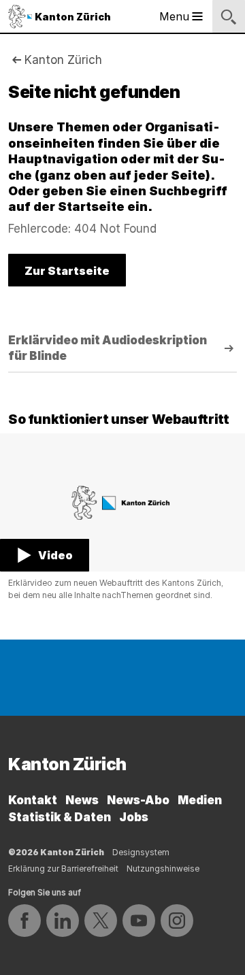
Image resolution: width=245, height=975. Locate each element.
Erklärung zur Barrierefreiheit (63, 868)
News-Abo (138, 800)
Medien (200, 800)
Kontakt (32, 800)
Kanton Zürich (63, 60)
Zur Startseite (67, 271)
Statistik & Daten (59, 817)
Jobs (133, 817)
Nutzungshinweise (163, 868)
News (82, 800)
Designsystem (140, 852)
